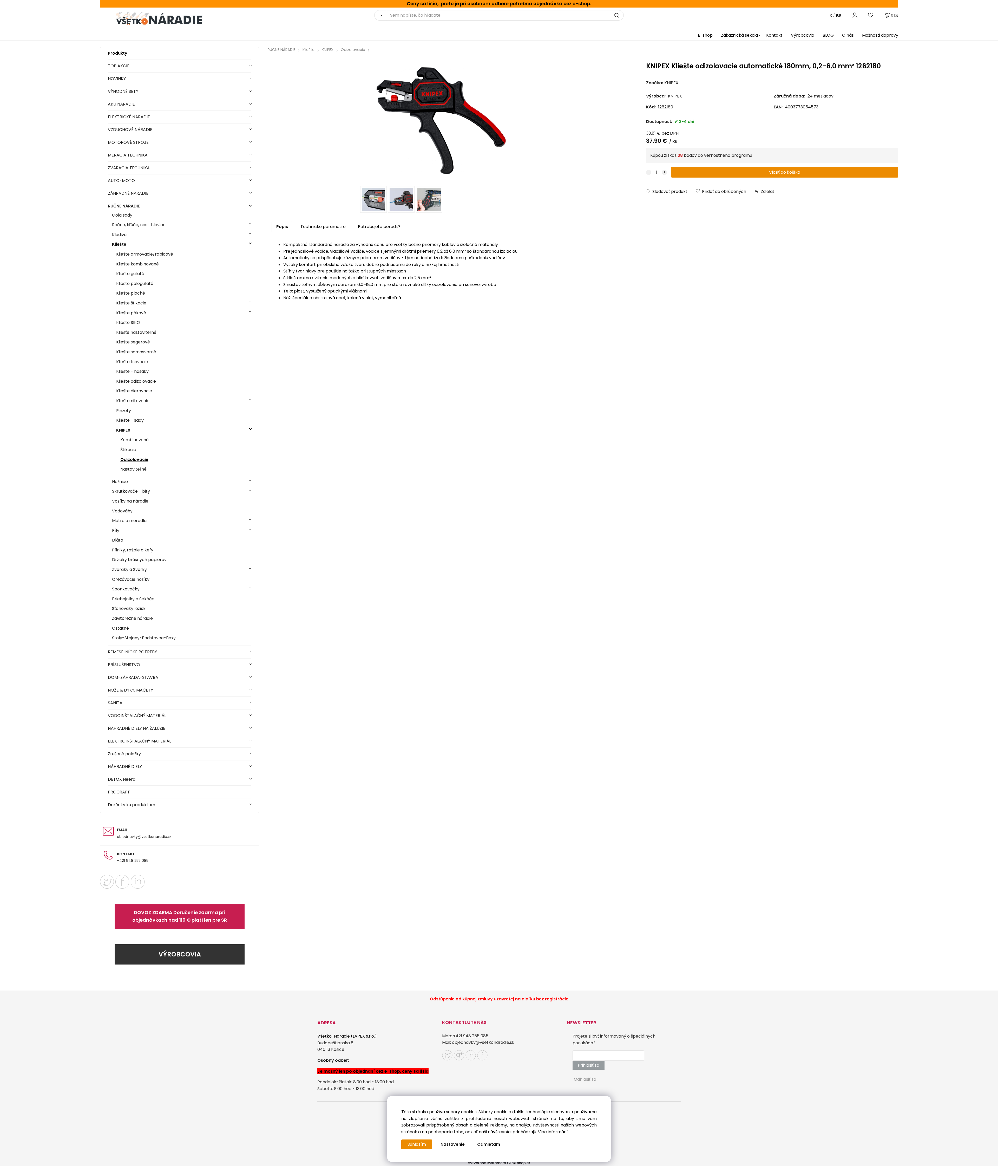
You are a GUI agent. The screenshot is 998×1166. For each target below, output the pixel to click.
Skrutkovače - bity (131, 491)
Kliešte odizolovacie (136, 381)
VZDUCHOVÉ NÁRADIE (130, 130)
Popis (282, 227)
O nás (848, 35)
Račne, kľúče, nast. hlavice (139, 225)
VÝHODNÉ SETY (123, 91)
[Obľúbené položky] (871, 15)
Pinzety (123, 411)
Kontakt (774, 35)
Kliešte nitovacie (132, 401)
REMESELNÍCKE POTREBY (132, 652)
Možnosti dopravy (880, 35)
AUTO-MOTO (121, 181)
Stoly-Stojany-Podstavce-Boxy (144, 638)
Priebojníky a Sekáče (133, 599)
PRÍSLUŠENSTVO (124, 665)
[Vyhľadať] (380, 15)
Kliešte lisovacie (132, 362)
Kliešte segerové (133, 342)
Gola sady (122, 215)
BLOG (828, 35)
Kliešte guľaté (130, 274)
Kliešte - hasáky (132, 371)
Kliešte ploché (130, 293)
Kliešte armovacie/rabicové (144, 254)
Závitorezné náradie (132, 618)
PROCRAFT (119, 792)
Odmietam (488, 1144)
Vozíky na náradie (130, 501)
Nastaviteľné (133, 469)
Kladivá (119, 235)
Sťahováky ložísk (129, 608)
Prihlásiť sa (588, 1065)
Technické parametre (323, 227)
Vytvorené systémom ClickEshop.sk (499, 1163)
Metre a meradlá (129, 521)
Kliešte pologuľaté (134, 283)
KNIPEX (123, 430)
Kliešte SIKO (128, 322)
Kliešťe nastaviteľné (136, 332)
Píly (115, 530)
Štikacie (128, 450)
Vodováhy (122, 511)
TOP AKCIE (118, 66)
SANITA (115, 703)
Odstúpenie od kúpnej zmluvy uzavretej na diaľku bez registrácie (499, 999)
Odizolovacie (134, 460)
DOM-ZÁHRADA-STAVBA (133, 677)
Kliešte (119, 244)
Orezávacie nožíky (130, 579)
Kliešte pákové (131, 313)
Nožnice (120, 482)
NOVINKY (117, 79)
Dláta (117, 540)
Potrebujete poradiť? (379, 227)
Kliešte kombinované (137, 264)
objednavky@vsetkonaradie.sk (144, 836)
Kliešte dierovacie (134, 391)
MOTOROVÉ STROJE (128, 142)
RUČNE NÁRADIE (124, 206)
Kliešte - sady (130, 420)
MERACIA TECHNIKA (128, 155)
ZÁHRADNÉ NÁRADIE (128, 193)
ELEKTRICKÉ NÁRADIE (129, 117)
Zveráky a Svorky (129, 569)
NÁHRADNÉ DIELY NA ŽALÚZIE (136, 728)
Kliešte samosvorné (136, 352)
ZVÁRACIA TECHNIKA (129, 168)
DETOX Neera (121, 779)
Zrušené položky (124, 754)
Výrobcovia (802, 35)
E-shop (705, 35)
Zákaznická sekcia (739, 35)
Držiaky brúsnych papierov (139, 560)
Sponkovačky (126, 589)
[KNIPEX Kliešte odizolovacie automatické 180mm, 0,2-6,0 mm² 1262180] (441, 121)
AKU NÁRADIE (121, 104)
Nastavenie (453, 1144)
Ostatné (120, 628)
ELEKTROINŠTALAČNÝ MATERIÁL (139, 741)
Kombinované (134, 440)
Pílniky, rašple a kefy (132, 550)
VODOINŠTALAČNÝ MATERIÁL (137, 716)
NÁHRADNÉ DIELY (125, 767)
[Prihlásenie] (855, 15)
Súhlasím (417, 1144)
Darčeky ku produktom (131, 805)
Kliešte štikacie (131, 303)
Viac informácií (553, 1132)
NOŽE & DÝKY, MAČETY (130, 690)
